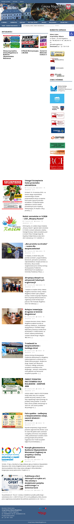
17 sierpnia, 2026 (28, 221)
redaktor (40, 188)
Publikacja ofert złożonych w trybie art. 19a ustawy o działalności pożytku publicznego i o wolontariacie (35, 482)
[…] (31, 210)
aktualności (28, 189)
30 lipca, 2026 (29, 490)
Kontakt (22, 22)
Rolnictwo (63, 22)
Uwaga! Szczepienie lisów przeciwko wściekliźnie (34, 182)
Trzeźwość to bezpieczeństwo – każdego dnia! (33, 345)
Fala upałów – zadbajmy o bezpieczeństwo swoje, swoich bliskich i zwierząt (36, 417)
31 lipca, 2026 (29, 459)
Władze (44, 22)
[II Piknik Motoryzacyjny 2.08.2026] (29, 41)
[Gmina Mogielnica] (37, 19)
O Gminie (4, 22)
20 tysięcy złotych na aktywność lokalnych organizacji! (34, 280)
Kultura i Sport (33, 22)
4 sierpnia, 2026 (30, 389)
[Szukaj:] (63, 25)
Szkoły (22, 1)
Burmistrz (14, 22)
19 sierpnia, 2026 (30, 188)
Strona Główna (5, 1)
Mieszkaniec (52, 22)
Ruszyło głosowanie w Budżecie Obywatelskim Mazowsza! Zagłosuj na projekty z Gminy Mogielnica (36, 452)
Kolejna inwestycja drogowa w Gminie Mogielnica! (33, 311)
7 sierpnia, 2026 (30, 317)
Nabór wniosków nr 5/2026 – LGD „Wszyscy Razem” (35, 217)
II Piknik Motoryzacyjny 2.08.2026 (29, 52)
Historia (15, 1)
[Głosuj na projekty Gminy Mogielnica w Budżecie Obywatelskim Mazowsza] (11, 41)
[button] (71, 33)
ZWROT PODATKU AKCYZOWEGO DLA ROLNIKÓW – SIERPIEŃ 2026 (35, 382)
